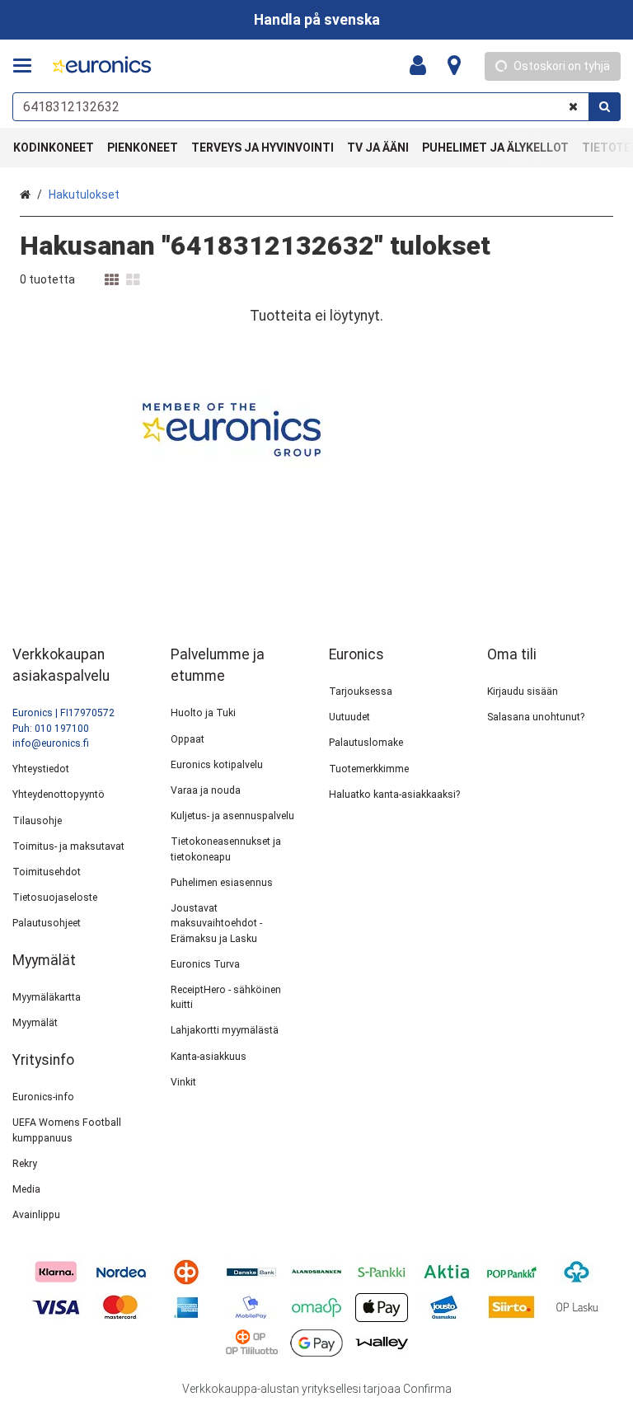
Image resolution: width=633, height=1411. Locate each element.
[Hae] (604, 106)
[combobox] (316, 106)
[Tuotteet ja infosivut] (27, 66)
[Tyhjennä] (573, 106)
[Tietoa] (454, 66)
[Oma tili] (423, 66)
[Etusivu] (102, 66)
